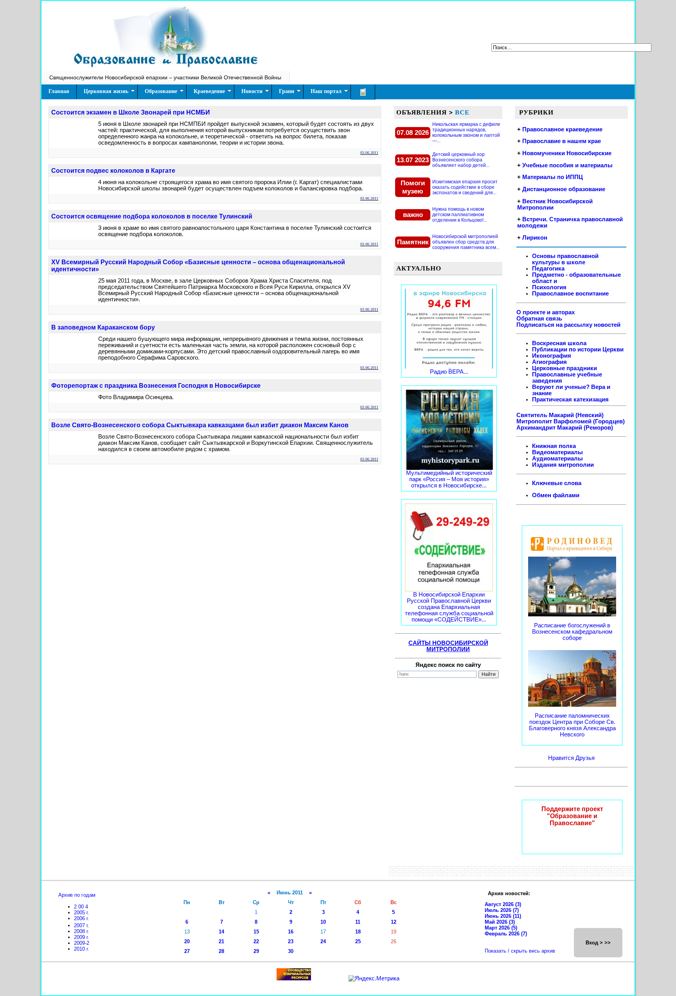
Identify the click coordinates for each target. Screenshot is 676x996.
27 (187, 951)
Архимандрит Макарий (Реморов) (564, 428)
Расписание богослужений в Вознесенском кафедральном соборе (572, 631)
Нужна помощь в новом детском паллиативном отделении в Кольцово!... (459, 214)
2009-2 (81, 943)
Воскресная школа (559, 343)
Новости (251, 91)
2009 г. (81, 937)
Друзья (585, 758)
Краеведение (209, 91)
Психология (549, 287)
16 (290, 932)
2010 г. (81, 949)
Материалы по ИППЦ (552, 177)
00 (81, 907)
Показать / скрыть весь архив (520, 951)
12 (393, 922)
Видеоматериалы (557, 452)
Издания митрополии (563, 465)
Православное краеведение (562, 129)
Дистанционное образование (563, 189)
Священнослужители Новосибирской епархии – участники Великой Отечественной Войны (165, 77)
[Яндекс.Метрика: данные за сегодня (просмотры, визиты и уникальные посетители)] (374, 978)
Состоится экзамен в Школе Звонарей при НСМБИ (130, 112)
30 (290, 951)
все (462, 112)
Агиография (549, 362)
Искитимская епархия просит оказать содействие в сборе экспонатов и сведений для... (465, 187)
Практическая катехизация (570, 399)
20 (187, 941)
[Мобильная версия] (363, 92)
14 (221, 932)
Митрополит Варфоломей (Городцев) (570, 421)
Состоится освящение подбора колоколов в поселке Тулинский (151, 216)
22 (256, 941)
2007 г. (81, 925)
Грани (286, 91)
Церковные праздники (564, 368)
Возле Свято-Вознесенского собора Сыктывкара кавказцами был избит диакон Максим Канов (200, 425)
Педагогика (548, 268)
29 (256, 951)
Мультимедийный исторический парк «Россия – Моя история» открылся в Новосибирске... (449, 479)
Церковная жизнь (106, 91)
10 (323, 922)
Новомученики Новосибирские (566, 153)
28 (221, 951)
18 (358, 932)
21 (221, 941)
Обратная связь (539, 318)
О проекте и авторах (545, 312)
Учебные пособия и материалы (567, 165)
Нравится (561, 758)
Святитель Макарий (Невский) (560, 415)
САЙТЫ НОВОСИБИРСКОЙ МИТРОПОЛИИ (448, 646)
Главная (59, 91)
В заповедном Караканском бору (103, 327)
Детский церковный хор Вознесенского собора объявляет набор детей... (460, 160)
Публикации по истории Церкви (578, 349)
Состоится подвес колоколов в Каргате (113, 170)
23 (290, 941)
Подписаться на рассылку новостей (568, 325)
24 (323, 941)
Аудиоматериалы (557, 458)
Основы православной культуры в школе (565, 259)
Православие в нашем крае (561, 141)
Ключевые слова (556, 483)
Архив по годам (76, 895)
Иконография (551, 356)
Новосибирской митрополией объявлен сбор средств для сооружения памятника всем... (466, 242)
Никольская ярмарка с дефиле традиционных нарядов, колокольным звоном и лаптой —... (466, 132)
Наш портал (326, 91)
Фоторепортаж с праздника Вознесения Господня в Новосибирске (156, 385)
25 (358, 941)
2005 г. (81, 912)
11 (357, 922)
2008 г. (81, 931)
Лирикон (534, 238)
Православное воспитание (570, 293)
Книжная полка (554, 446)
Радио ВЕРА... (449, 372)
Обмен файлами (555, 495)
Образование (161, 91)
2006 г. (81, 918)
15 (256, 932)
